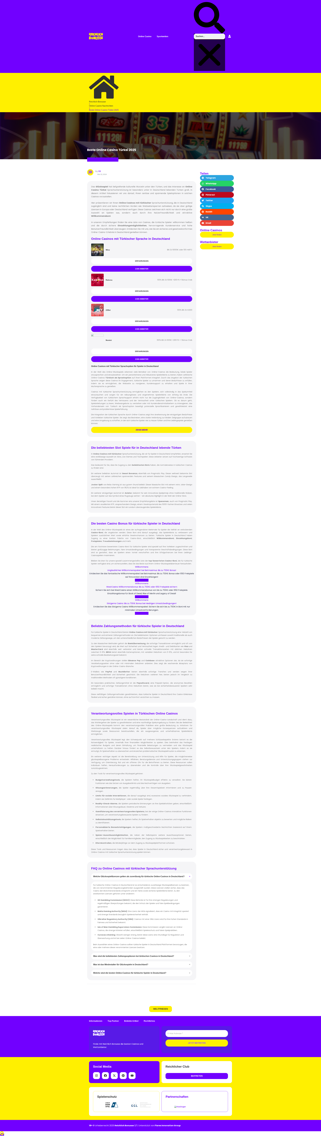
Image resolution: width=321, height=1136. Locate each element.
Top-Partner (113, 1021)
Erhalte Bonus (141, 580)
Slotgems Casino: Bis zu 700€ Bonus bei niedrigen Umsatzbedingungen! (142, 603)
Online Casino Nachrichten (103, 159)
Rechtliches (149, 1021)
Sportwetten (162, 37)
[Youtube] (132, 1075)
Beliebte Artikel (131, 1021)
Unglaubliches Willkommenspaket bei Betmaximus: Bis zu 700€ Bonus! (141, 570)
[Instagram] (96, 1075)
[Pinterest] (123, 1075)
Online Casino (144, 37)
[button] (145, 37)
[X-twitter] (114, 1075)
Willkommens (141, 566)
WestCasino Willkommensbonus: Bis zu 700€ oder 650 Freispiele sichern (141, 586)
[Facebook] (105, 1075)
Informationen (95, 1021)
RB (99, 171)
